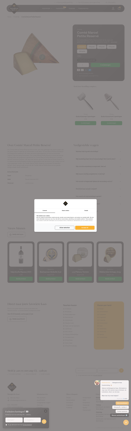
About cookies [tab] (65, 210)
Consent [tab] (45, 210)
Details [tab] (86, 210)
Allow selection (65, 227)
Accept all (84, 227)
